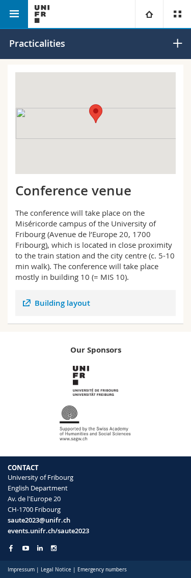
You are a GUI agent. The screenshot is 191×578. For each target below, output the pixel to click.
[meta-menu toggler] (177, 14)
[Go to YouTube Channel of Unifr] (25, 548)
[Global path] (149, 14)
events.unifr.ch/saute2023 (48, 530)
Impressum (21, 569)
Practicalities (37, 43)
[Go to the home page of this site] (42, 14)
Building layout (62, 303)
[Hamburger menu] (14, 14)
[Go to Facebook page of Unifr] (11, 548)
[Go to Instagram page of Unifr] (54, 548)
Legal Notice (56, 569)
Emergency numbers (102, 569)
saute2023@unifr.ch (39, 520)
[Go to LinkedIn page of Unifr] (40, 548)
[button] (95, 113)
